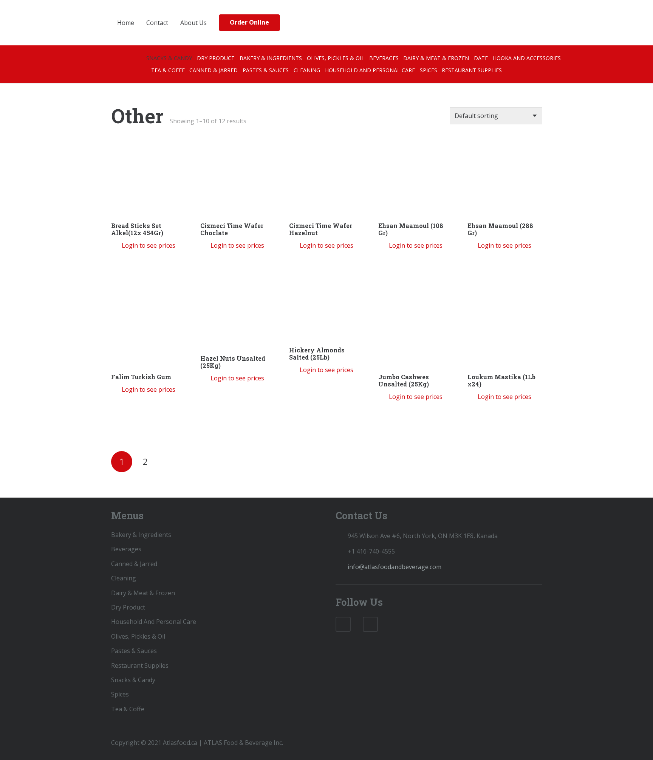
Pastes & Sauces (134, 651)
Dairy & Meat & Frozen (143, 593)
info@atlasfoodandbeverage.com (394, 567)
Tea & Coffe (127, 709)
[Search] (519, 22)
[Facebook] (343, 624)
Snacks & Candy (133, 680)
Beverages (126, 549)
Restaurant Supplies (140, 665)
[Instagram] (370, 624)
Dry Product (128, 607)
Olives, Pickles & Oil (138, 636)
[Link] (344, 22)
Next (167, 460)
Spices (120, 694)
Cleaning (123, 578)
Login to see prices (148, 245)
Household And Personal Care (153, 621)
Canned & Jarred (134, 564)
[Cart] (534, 22)
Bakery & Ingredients (141, 534)
